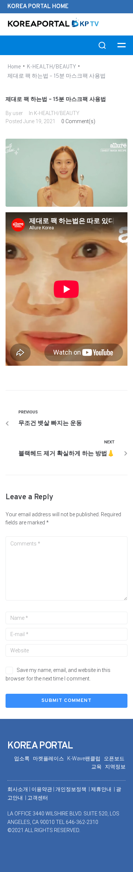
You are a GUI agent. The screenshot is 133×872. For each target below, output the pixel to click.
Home (14, 67)
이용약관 (42, 789)
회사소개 (17, 789)
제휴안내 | (103, 789)
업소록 (23, 758)
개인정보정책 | (73, 789)
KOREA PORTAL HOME (37, 6)
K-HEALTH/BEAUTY (51, 67)
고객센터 (37, 798)
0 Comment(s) (78, 121)
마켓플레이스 (50, 758)
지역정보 (115, 767)
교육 (98, 767)
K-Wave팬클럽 (85, 758)
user (18, 113)
